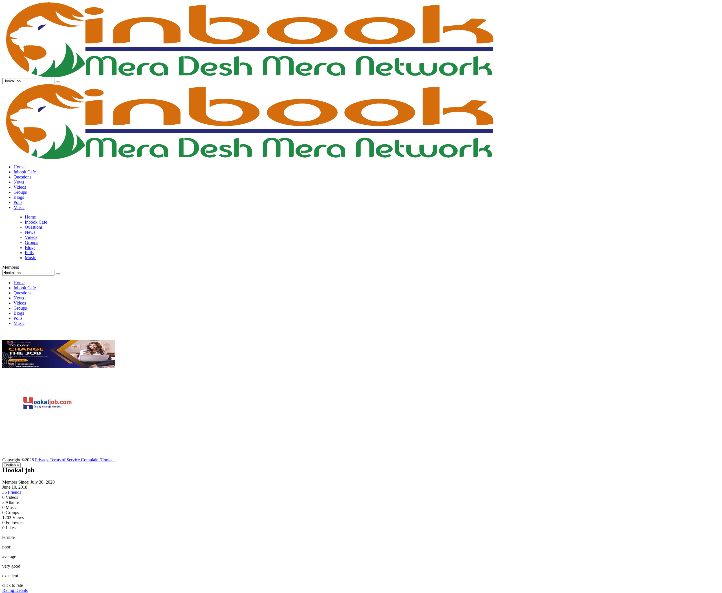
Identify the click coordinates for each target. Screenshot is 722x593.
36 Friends (11, 492)
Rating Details (15, 590)
